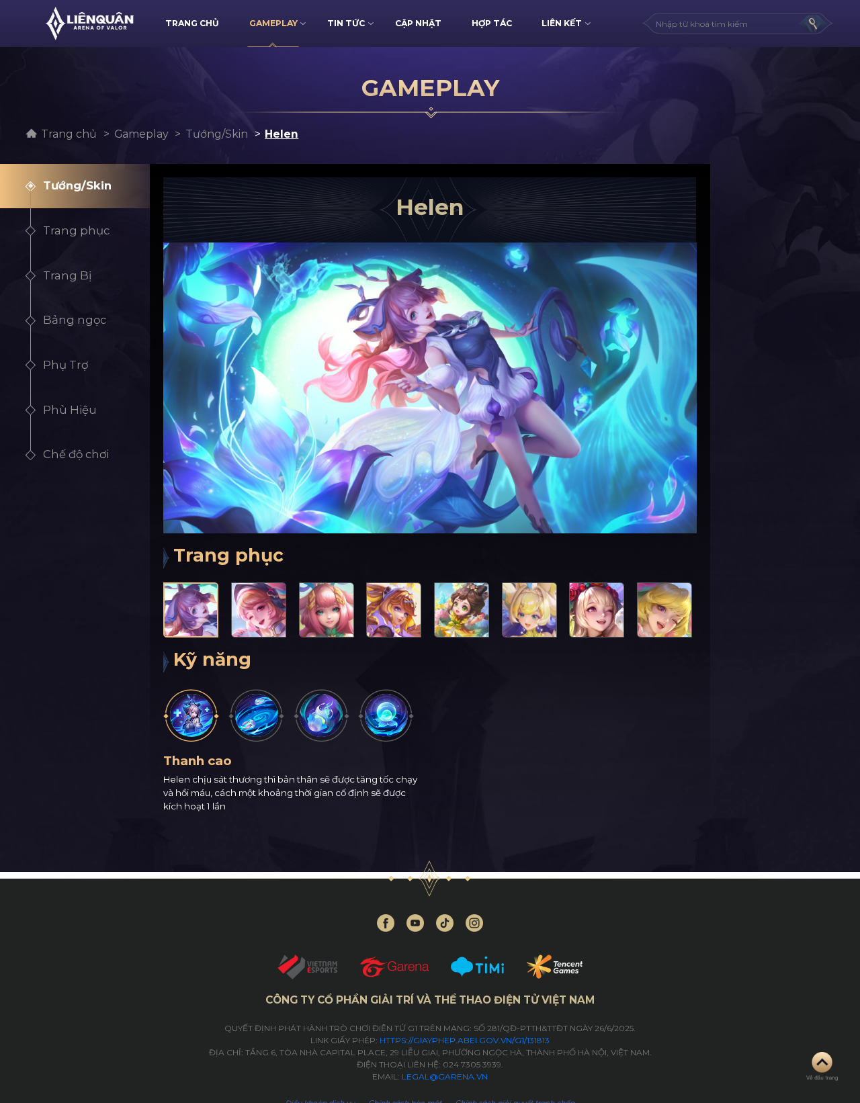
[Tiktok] (445, 923)
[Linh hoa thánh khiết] (321, 715)
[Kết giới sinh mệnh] (386, 715)
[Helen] (190, 609)
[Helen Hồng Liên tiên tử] (326, 609)
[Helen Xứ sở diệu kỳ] (664, 609)
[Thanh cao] (191, 715)
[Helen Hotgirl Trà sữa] (393, 609)
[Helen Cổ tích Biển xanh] (529, 609)
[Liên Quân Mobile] (89, 23)
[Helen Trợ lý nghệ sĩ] (596, 609)
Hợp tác (492, 23)
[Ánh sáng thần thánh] (256, 715)
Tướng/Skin (216, 134)
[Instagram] (474, 923)
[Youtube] (415, 923)
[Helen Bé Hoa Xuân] (461, 609)
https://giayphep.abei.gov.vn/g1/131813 (465, 1040)
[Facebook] (385, 923)
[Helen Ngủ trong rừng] (258, 609)
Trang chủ (69, 134)
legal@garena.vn (445, 1076)
